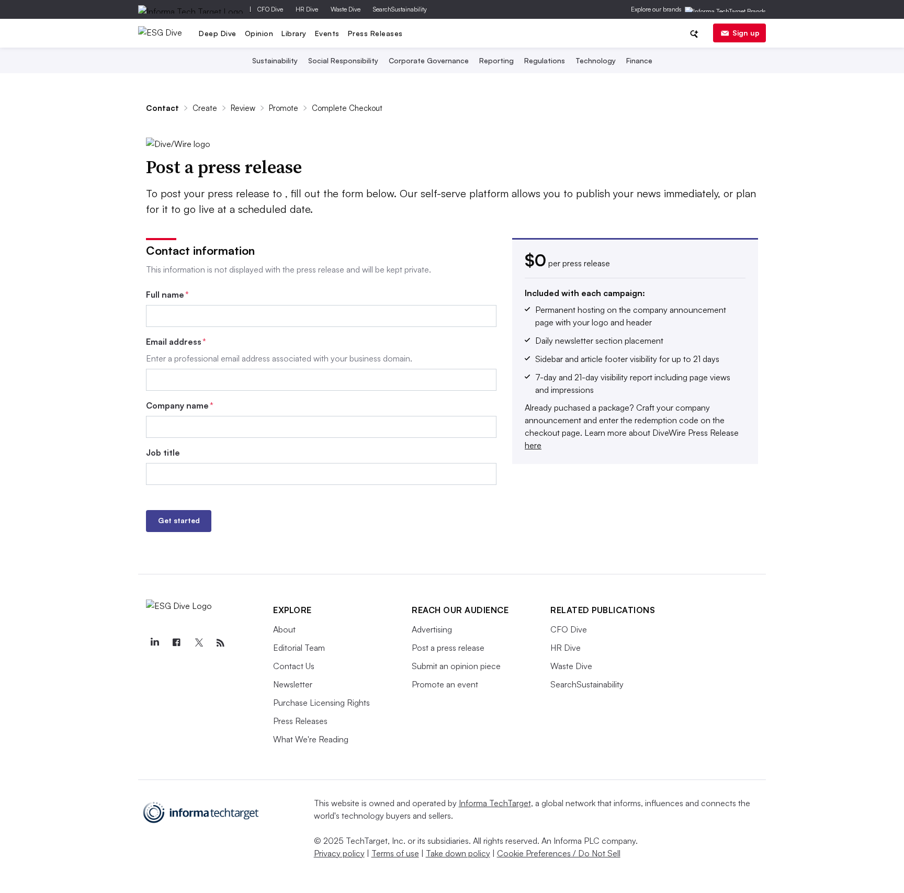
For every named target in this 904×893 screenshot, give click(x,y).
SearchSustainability (400, 9)
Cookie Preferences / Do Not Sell (558, 853)
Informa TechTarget (495, 803)
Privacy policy (339, 853)
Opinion (259, 33)
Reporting (496, 60)
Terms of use (395, 853)
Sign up (746, 32)
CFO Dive (270, 9)
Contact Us (293, 666)
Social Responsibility (343, 60)
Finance (639, 60)
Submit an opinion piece (456, 666)
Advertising (432, 629)
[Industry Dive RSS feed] (220, 643)
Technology (595, 60)
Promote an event (445, 684)
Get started (179, 520)
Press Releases (375, 33)
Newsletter (292, 684)
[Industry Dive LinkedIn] (154, 643)
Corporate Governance (429, 60)
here (533, 445)
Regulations (544, 60)
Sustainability (275, 60)
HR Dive (307, 9)
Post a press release (448, 647)
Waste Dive (345, 9)
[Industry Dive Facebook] (176, 643)
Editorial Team (299, 647)
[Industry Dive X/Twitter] (198, 643)
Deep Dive (217, 33)
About (284, 629)
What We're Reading (310, 739)
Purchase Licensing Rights (321, 702)
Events (327, 33)
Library (294, 33)
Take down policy (458, 853)
